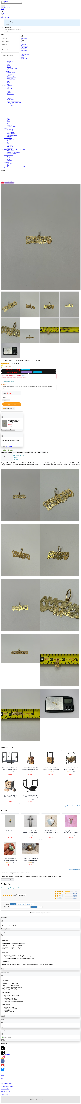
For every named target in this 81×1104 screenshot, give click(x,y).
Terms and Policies (5, 1091)
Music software (7, 71)
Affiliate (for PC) (5, 1094)
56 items (22, 895)
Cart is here (24, 41)
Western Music (10, 74)
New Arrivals (5, 41)
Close (2, 446)
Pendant (16, 459)
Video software (25, 54)
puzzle (8, 91)
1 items (75, 896)
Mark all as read (5, 17)
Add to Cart (13, 404)
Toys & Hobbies (8, 85)
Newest (13, 904)
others (8, 62)
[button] (40, 15)
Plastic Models (10, 99)
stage (8, 64)
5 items (75, 893)
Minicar (9, 92)
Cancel (2, 429)
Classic (9, 75)
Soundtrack (10, 78)
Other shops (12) (9, 381)
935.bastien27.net (6, 1)
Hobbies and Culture (12, 68)
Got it (2, 968)
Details (23, 375)
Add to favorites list (9, 408)
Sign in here (24, 38)
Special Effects (10, 61)
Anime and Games (11, 77)
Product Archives (5, 1089)
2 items (75, 895)
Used (22, 372)
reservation (4, 44)
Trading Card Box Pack (13, 101)
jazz (8, 81)
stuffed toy (9, 88)
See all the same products (74, 869)
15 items (75, 891)
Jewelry (15, 457)
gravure (9, 69)
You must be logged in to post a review (10, 888)
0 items (75, 898)
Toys (8, 86)
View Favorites (8, 446)
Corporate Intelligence (6, 1083)
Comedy (9, 67)
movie (22, 57)
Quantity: (4, 924)
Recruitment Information (7, 1086)
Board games (10, 94)
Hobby (8, 96)
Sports (8, 65)
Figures (9, 98)
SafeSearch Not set (5, 7)
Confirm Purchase (10, 429)
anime (22, 55)
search (2, 6)
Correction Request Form (7, 879)
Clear (40, 906)
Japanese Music (11, 72)
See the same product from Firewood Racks (69, 806)
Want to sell (5, 49)
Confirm (8, 928)
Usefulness (29, 904)
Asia (8, 84)
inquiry (2, 1081)
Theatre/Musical (11, 79)
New (16, 369)
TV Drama (24, 58)
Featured (4, 47)
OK (2, 1027)
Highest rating (21, 904)
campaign (4, 38)
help (2, 1078)
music (8, 60)
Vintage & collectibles (7, 55)
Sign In (2, 9)
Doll (8, 89)
